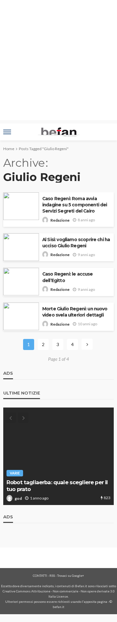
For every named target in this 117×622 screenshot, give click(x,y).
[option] (58, 456)
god (18, 498)
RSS (52, 575)
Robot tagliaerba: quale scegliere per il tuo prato (57, 485)
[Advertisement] (58, 61)
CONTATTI (40, 575)
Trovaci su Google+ (70, 575)
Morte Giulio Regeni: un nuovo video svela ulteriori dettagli (75, 311)
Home (8, 148)
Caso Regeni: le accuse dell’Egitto (67, 277)
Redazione (60, 220)
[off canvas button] (7, 131)
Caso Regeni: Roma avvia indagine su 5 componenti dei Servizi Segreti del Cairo (74, 205)
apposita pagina (95, 601)
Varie (15, 473)
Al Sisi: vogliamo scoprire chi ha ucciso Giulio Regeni (76, 242)
